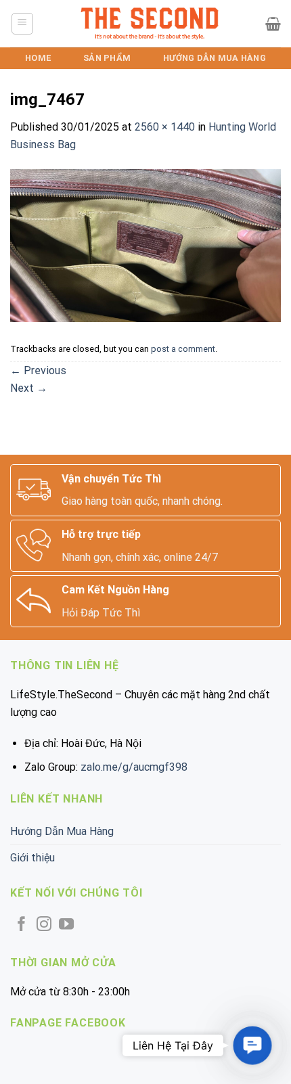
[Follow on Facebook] (21, 925)
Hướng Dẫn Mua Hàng (214, 58)
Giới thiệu (32, 857)
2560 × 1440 (165, 126)
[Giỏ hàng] (273, 24)
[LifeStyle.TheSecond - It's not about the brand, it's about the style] (150, 23)
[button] (252, 1045)
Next (28, 388)
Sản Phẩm (107, 58)
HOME (38, 58)
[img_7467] (145, 244)
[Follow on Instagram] (44, 925)
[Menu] (23, 24)
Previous (38, 370)
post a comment (183, 349)
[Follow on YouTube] (66, 925)
